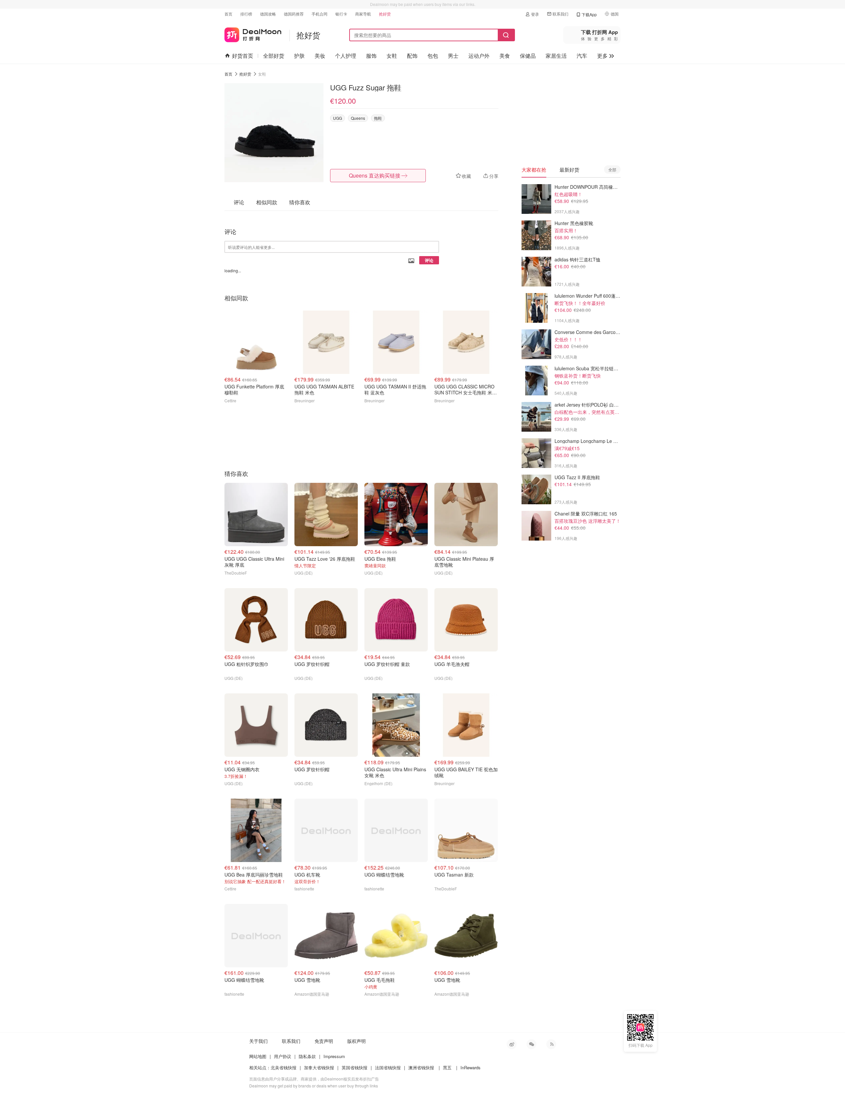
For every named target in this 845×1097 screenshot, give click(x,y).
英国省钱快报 (354, 1067)
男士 (453, 55)
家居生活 (556, 55)
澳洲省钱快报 (421, 1067)
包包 (432, 55)
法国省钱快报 (388, 1067)
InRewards (470, 1067)
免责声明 (324, 1041)
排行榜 (246, 14)
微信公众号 (531, 1044)
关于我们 (258, 1041)
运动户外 (479, 55)
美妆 (320, 55)
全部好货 (273, 55)
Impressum (334, 1056)
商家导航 (363, 14)
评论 (429, 260)
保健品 (528, 55)
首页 (228, 14)
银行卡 (341, 14)
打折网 (252, 33)
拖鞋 (378, 118)
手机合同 (319, 14)
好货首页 (242, 55)
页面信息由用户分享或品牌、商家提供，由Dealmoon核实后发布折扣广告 (314, 1078)
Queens (358, 118)
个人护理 (345, 55)
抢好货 (385, 14)
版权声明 (356, 1041)
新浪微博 (512, 1044)
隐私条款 (307, 1056)
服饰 (371, 55)
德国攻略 (268, 14)
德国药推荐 (294, 14)
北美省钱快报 (283, 1067)
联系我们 (560, 14)
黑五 (447, 1067)
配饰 (412, 55)
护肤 (299, 55)
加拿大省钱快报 (319, 1067)
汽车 (582, 55)
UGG (337, 118)
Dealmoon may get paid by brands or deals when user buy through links (313, 1085)
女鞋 (392, 55)
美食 (504, 55)
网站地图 (257, 1056)
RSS (551, 1044)
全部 (612, 169)
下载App (589, 14)
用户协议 (282, 1056)
